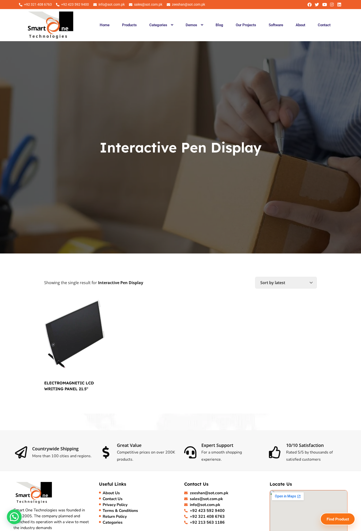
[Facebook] (309, 4)
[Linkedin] (339, 4)
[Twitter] (317, 4)
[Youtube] (324, 4)
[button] (161, 25)
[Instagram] (332, 4)
